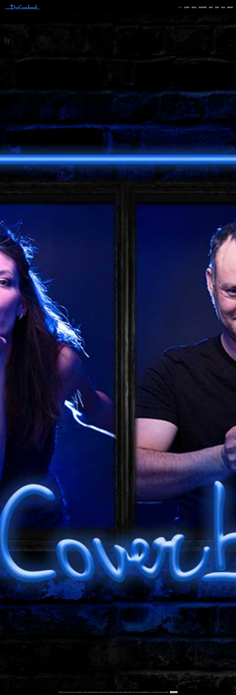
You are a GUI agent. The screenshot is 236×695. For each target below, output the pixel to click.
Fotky (217, 8)
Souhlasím (174, 692)
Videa (211, 8)
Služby (186, 8)
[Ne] (234, 692)
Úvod (180, 8)
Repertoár (202, 8)
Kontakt (230, 8)
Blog (223, 8)
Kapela (194, 8)
